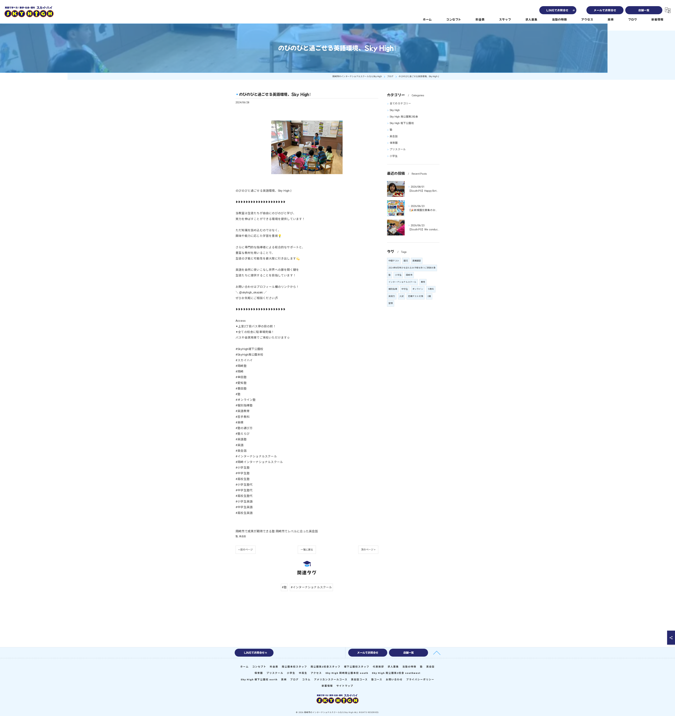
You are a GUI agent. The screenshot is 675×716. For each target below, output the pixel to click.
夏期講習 (416, 261)
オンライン (417, 289)
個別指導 (392, 289)
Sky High (395, 110)
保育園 (394, 142)
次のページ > (368, 549)
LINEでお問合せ (557, 10)
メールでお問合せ (605, 10)
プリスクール (398, 149)
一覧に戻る (307, 549)
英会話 (242, 536)
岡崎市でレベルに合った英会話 (297, 531)
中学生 (404, 289)
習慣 (390, 303)
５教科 (431, 289)
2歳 (429, 296)
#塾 (284, 587)
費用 (423, 282)
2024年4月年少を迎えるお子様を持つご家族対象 (412, 268)
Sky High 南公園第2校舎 (404, 116)
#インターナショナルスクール (311, 587)
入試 (401, 296)
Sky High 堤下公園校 (402, 123)
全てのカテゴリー (400, 103)
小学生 (394, 156)
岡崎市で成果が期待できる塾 (255, 531)
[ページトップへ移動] (436, 652)
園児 (406, 261)
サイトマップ (344, 685)
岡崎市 (409, 275)
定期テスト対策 (415, 296)
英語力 (391, 296)
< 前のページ (245, 549)
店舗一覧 (644, 10)
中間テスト (393, 261)
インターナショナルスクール (402, 282)
